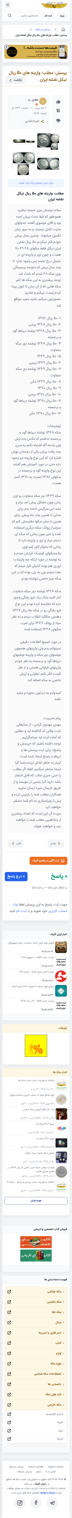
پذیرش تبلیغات (24, 1472)
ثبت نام (48, 16)
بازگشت (18, 80)
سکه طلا (56, 1312)
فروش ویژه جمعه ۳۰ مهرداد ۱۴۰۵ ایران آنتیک (32, 986)
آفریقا (60, 1422)
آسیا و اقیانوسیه (54, 1414)
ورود (62, 16)
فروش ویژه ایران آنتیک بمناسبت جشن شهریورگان (31, 943)
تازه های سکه (53, 1394)
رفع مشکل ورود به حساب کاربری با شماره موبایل (32, 1095)
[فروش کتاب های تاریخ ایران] (36, 1261)
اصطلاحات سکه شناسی (47, 1374)
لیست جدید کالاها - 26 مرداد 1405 (37, 1001)
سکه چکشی (54, 1291)
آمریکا (60, 1439)
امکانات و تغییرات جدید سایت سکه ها (36, 1081)
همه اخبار (36, 1200)
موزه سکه (55, 1363)
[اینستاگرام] (19, 1502)
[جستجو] (9, 16)
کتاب (58, 1343)
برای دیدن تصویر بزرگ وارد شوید (36, 183)
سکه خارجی (54, 1404)
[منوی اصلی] (7, 4)
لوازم (58, 1353)
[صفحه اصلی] (63, 30)
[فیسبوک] (36, 1502)
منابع (38, 1472)
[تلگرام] (52, 1502)
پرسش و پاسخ (17, 1467)
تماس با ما (51, 1472)
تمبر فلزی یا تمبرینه (49, 1332)
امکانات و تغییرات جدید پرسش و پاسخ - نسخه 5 (30, 1182)
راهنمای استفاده (36, 1467)
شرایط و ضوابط (55, 1467)
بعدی (53, 843)
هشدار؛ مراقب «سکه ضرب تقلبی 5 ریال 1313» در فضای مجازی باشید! (31, 1169)
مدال (58, 1322)
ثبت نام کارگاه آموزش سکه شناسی (38, 1110)
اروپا (60, 1431)
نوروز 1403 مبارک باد (45, 1124)
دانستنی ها (54, 1384)
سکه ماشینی (54, 1302)
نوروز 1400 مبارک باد (45, 1139)
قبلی (18, 843)
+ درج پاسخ (16, 877)
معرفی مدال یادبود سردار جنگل (40, 1153)
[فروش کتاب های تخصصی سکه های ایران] (36, 1248)
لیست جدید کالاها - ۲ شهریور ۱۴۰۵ (37, 957)
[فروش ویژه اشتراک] (36, 52)
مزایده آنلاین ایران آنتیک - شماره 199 (36, 972)
